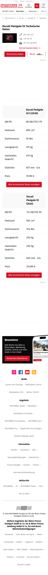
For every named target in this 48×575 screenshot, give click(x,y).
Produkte (29, 1)
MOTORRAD (8, 486)
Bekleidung (32, 11)
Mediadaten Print (16, 392)
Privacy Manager (13, 465)
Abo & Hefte (24, 494)
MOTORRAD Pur (11, 428)
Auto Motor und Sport (25, 534)
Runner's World (33, 557)
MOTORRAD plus (34, 421)
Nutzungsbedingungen (17, 457)
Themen (36, 465)
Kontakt (14, 450)
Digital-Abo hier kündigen (30, 428)
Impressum (24, 450)
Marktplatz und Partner (23, 413)
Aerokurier (9, 534)
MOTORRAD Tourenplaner (15, 421)
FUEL (41, 486)
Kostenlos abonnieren (17, 358)
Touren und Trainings (14, 385)
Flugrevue (29, 542)
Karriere (26, 465)
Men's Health (22, 549)
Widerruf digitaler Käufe (24, 436)
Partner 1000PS (32, 392)
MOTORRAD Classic (28, 486)
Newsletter (32, 406)
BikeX (39, 534)
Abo (16, 1)
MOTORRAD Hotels (17, 406)
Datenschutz (34, 457)
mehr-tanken (8, 549)
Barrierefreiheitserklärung (24, 472)
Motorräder (20, 11)
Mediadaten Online (33, 385)
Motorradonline (36, 549)
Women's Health (24, 564)
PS (17, 486)
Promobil (20, 557)
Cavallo (19, 542)
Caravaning (8, 542)
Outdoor (10, 557)
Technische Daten (15, 54)
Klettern (39, 542)
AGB (33, 450)
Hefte (22, 1)
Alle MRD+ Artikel (8, 11)
